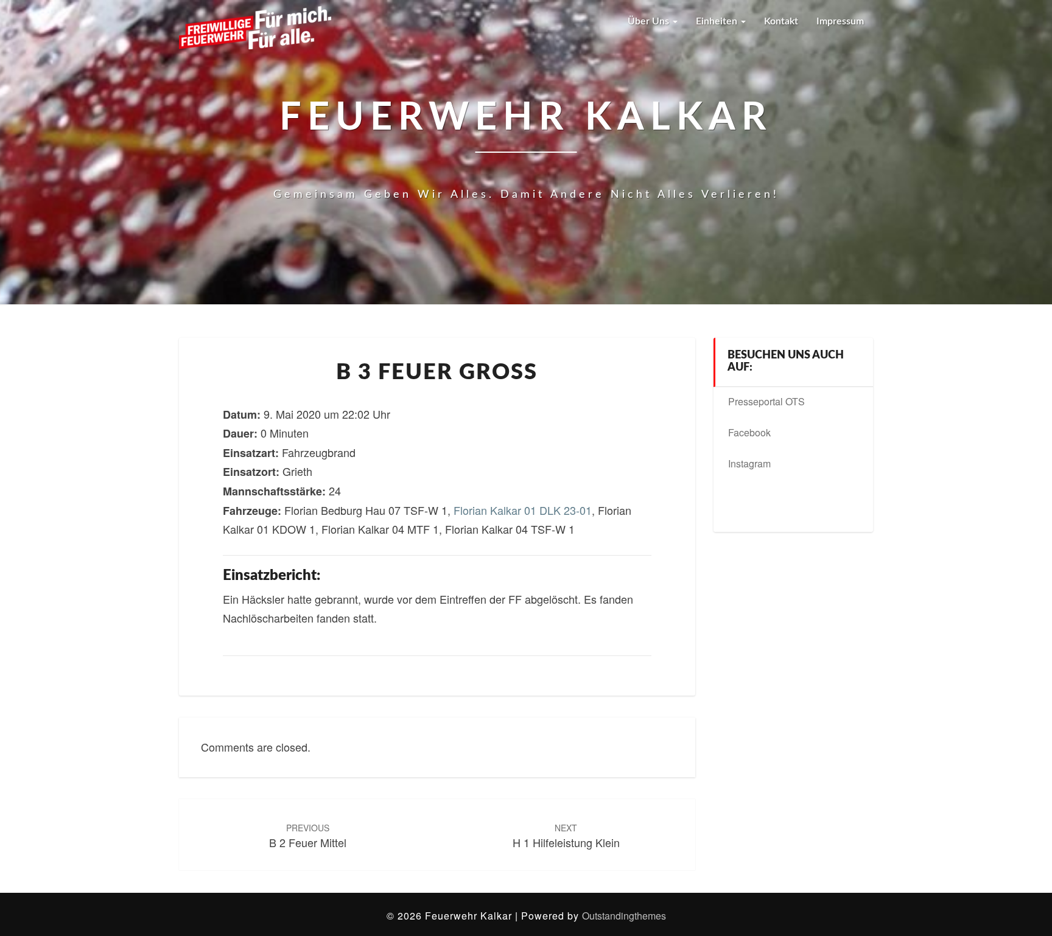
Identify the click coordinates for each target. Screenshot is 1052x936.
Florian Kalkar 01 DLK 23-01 (523, 510)
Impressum (840, 21)
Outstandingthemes (624, 916)
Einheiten (718, 21)
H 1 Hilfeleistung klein (566, 836)
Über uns (650, 21)
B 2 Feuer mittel (307, 836)
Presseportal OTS (766, 401)
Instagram (749, 463)
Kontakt (781, 21)
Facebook (749, 432)
